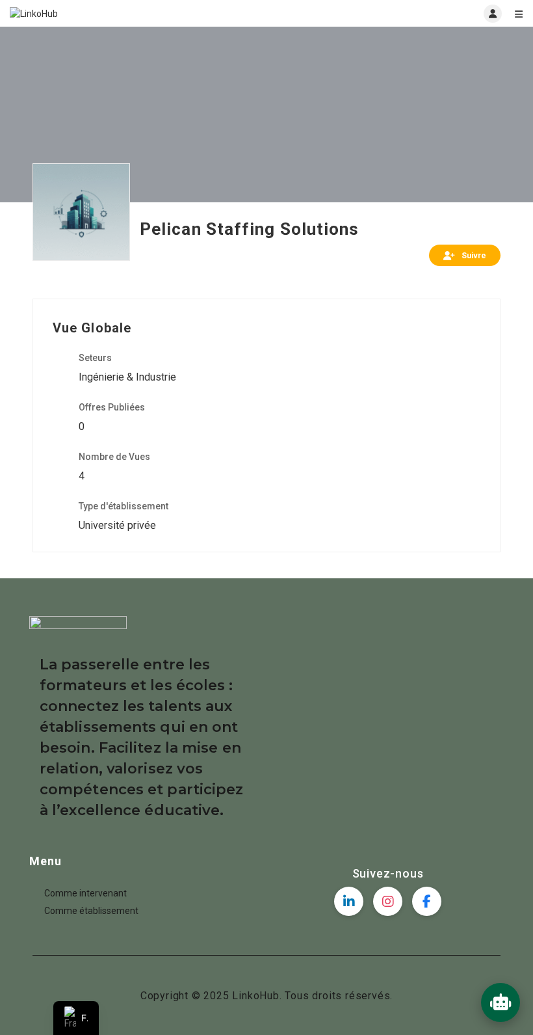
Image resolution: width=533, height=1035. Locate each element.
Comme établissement (91, 911)
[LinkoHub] (138, 13)
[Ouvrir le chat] (500, 1002)
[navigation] (76, 1018)
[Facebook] (426, 901)
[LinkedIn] (348, 901)
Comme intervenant (85, 893)
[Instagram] (387, 901)
